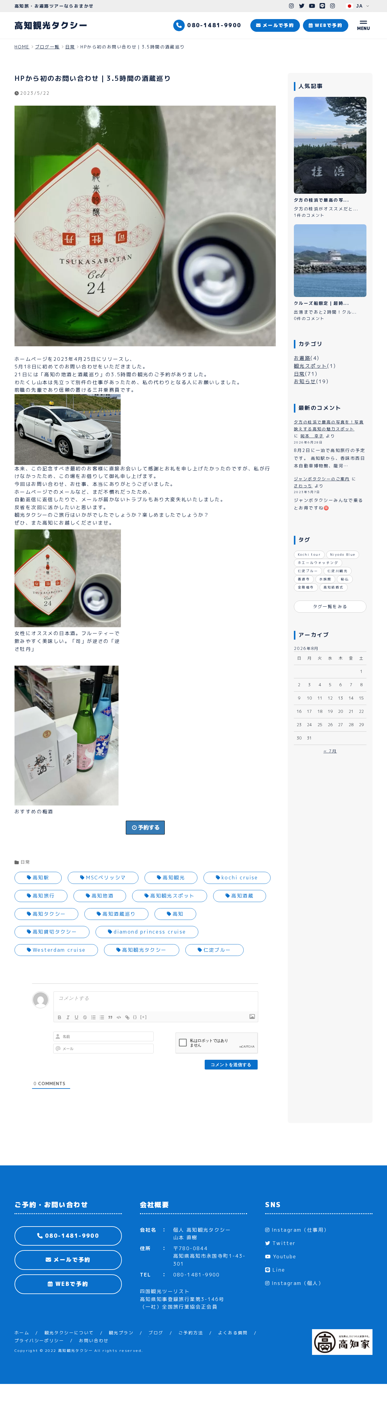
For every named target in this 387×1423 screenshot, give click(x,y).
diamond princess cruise (150, 931)
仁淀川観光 (337, 571)
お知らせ (305, 381)
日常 (26, 862)
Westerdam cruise (59, 950)
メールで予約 (71, 1259)
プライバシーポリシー (39, 1340)
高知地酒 (103, 895)
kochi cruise (240, 877)
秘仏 (345, 579)
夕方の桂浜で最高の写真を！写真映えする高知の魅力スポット (329, 425)
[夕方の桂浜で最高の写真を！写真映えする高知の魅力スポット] (330, 145)
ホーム (22, 1333)
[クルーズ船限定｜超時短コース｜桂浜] (330, 260)
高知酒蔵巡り (119, 914)
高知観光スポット (172, 895)
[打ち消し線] (85, 1017)
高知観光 (174, 877)
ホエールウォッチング (318, 563)
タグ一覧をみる (330, 606)
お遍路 (302, 358)
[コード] (119, 1017)
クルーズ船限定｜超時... (321, 303)
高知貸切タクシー (55, 931)
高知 (178, 914)
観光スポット (310, 366)
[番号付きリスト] (93, 1017)
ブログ (155, 1333)
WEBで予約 (70, 1284)
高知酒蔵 (242, 895)
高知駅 (41, 877)
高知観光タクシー (51, 25)
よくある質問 (233, 1333)
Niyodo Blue (342, 554)
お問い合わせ (94, 1340)
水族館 (325, 579)
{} (135, 1017)
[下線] (76, 1017)
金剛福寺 (306, 587)
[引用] (110, 1017)
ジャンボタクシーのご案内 (322, 479)
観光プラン (121, 1333)
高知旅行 (44, 895)
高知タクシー (49, 914)
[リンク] (127, 1017)
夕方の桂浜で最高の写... (321, 200)
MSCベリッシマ (106, 877)
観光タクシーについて (69, 1333)
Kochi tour (309, 554)
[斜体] (68, 1017)
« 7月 (330, 751)
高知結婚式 (334, 587)
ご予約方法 (190, 1333)
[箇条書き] (102, 1017)
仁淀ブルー (217, 950)
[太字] (59, 1017)
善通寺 (304, 579)
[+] (143, 1017)
